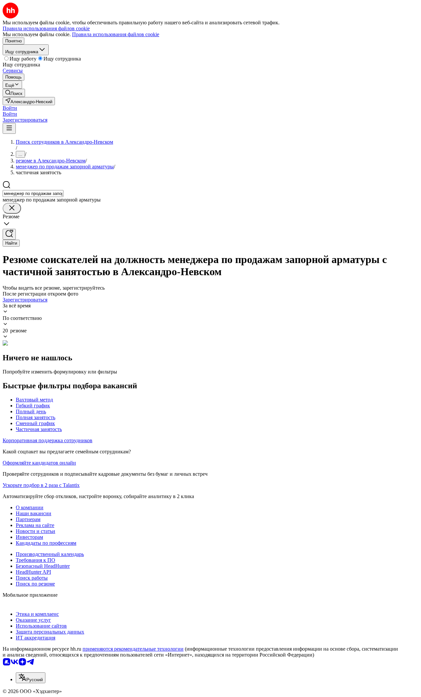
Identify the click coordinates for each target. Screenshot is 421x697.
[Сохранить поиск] (9, 234)
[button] (10, 108)
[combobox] (33, 193)
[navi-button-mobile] (9, 128)
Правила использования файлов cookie (115, 34)
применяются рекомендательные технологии (133, 649)
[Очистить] (12, 208)
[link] (14, 93)
